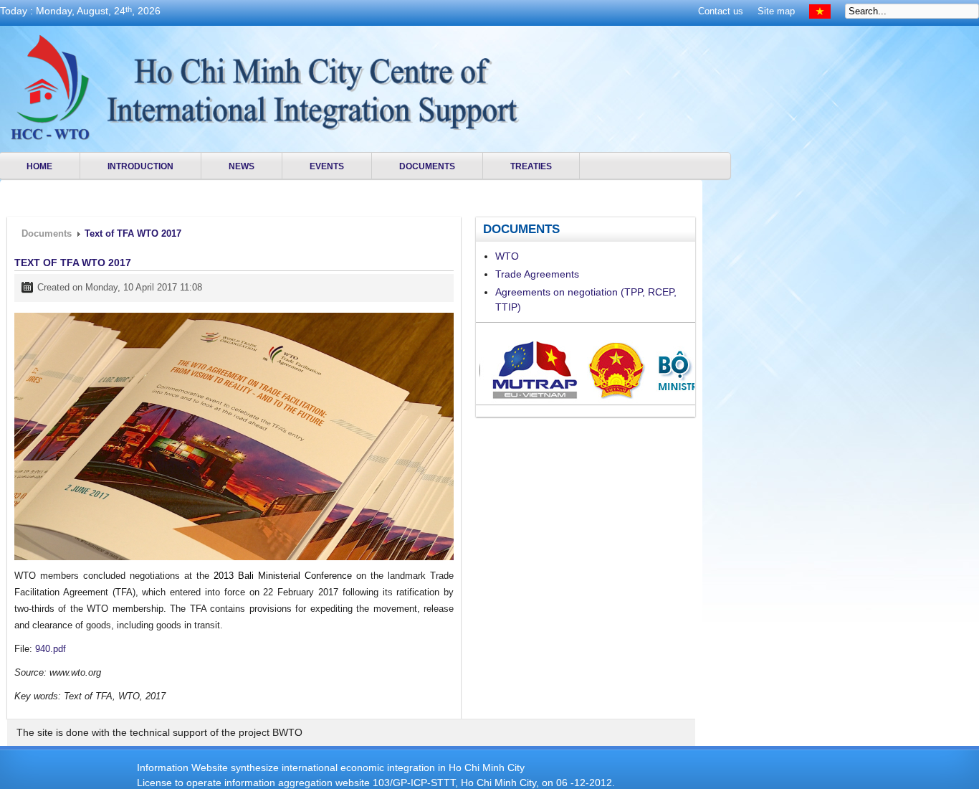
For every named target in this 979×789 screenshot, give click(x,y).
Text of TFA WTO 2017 (72, 262)
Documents (47, 234)
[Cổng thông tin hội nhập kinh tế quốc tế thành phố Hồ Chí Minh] (49, 87)
